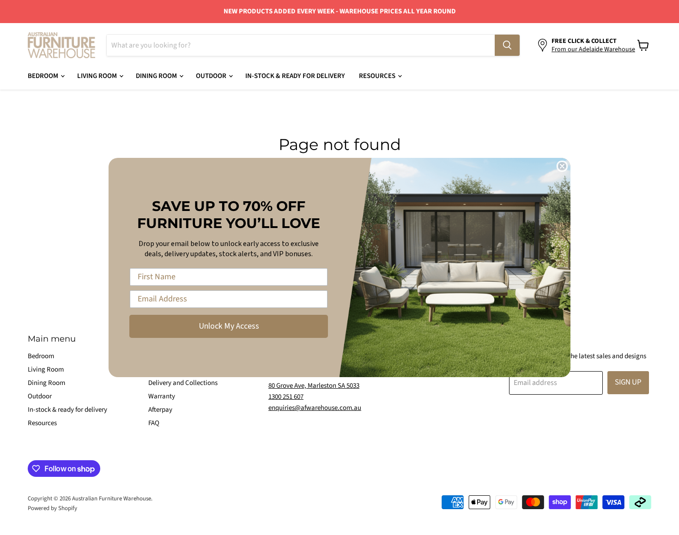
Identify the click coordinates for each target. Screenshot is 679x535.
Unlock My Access (229, 326)
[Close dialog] (562, 166)
